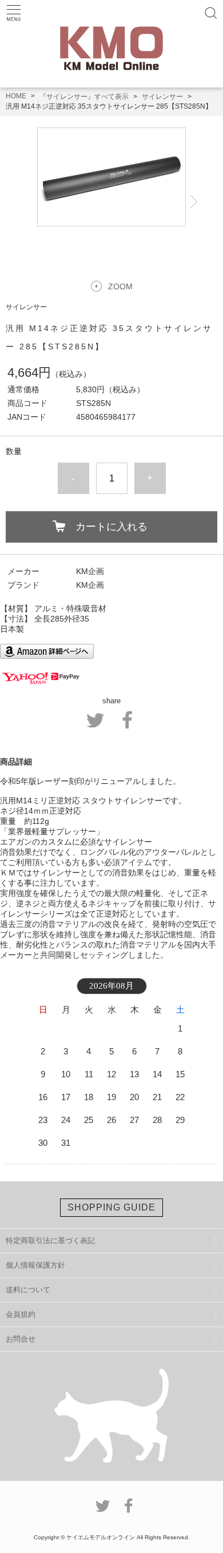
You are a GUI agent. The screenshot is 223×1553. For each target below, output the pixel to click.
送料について (28, 1289)
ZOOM (120, 286)
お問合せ (20, 1339)
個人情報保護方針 (35, 1265)
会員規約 (20, 1314)
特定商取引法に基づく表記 (50, 1240)
